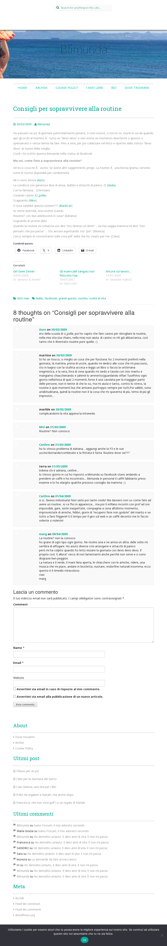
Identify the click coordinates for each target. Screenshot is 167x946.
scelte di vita (97, 298)
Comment (20, 604)
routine (83, 298)
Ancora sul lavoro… (118, 271)
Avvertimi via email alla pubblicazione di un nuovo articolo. (60, 697)
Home (22, 88)
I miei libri (94, 88)
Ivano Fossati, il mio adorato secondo (59, 825)
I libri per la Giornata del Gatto (36, 779)
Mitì (42, 427)
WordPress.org (25, 915)
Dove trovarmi (137, 88)
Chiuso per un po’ (27, 771)
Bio (113, 88)
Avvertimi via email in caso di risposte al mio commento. (58, 689)
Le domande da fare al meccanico (54, 859)
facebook (51, 298)
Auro (41, 180)
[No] (162, 935)
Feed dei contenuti (27, 904)
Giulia (111, 185)
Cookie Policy (67, 88)
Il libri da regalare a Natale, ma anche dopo (45, 795)
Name (17, 648)
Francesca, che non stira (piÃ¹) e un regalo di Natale (50, 803)
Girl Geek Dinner (24, 271)
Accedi (19, 898)
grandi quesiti (67, 298)
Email (17, 663)
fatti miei (23, 298)
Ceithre (44, 445)
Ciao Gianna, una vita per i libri (36, 787)
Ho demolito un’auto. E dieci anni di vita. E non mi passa (71, 837)
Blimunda (83, 49)
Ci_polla (40, 195)
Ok (84, 940)
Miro (33, 200)
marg (43, 534)
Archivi (41, 88)
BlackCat (65, 206)
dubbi (39, 298)
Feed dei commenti (28, 909)
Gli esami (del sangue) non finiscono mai (77, 273)
